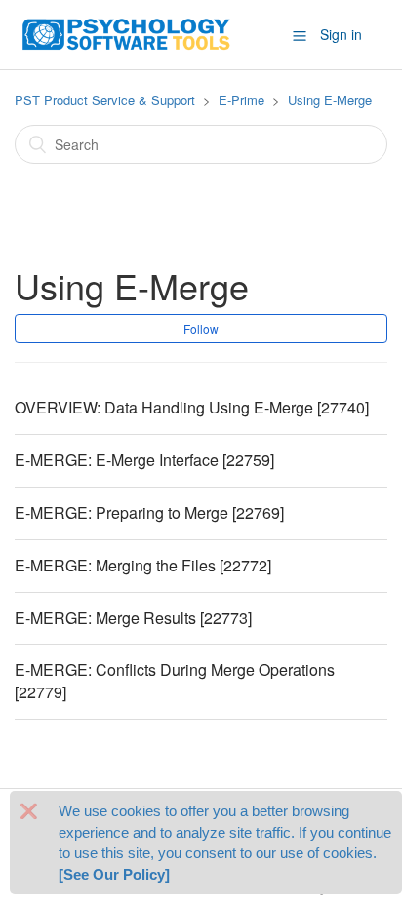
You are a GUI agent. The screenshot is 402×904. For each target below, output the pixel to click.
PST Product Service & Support (105, 100)
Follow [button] (201, 328)
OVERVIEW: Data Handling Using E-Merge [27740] (192, 407)
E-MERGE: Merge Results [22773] (133, 618)
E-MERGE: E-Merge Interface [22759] (144, 460)
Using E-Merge (330, 100)
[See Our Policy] (114, 874)
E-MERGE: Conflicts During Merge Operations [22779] (175, 680)
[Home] (126, 32)
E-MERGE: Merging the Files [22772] (143, 565)
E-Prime (241, 100)
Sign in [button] (341, 34)
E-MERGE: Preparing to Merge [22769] (149, 512)
